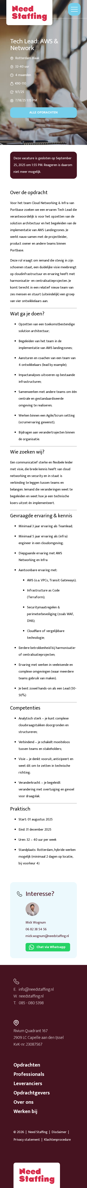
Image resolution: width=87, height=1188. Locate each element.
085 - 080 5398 (31, 1003)
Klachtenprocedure (57, 1139)
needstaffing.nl (31, 996)
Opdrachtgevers (32, 1093)
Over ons (24, 1102)
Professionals (29, 1074)
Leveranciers (28, 1083)
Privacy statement (27, 1139)
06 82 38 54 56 (36, 929)
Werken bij (25, 1111)
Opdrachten (27, 1065)
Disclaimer (59, 1132)
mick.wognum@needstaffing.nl (47, 936)
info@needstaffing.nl (36, 989)
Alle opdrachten (43, 112)
